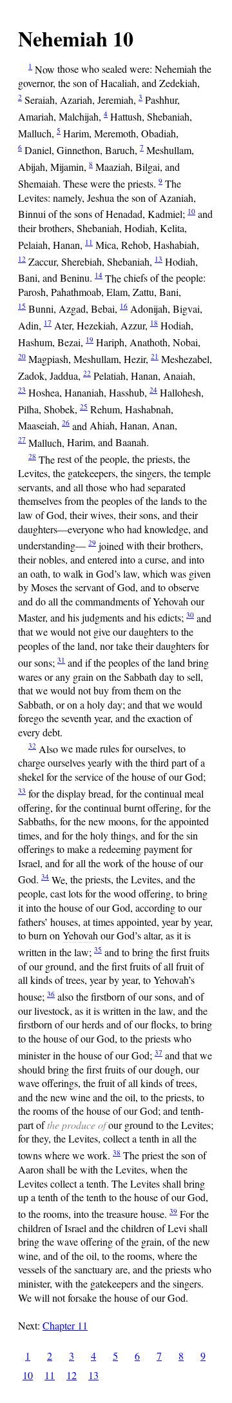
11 (89, 242)
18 (154, 323)
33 (22, 791)
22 (87, 373)
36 (51, 994)
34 (45, 876)
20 (22, 356)
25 (84, 406)
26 (66, 422)
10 (191, 211)
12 (22, 259)
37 (158, 1052)
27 (22, 439)
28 (32, 456)
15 (22, 306)
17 (48, 323)
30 (190, 615)
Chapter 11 (65, 1325)
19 (89, 339)
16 (124, 306)
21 (155, 356)
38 (117, 1152)
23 (22, 390)
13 (158, 259)
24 (153, 390)
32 (32, 746)
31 (61, 660)
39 (173, 1211)
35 (98, 949)
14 (98, 275)
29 (92, 542)
